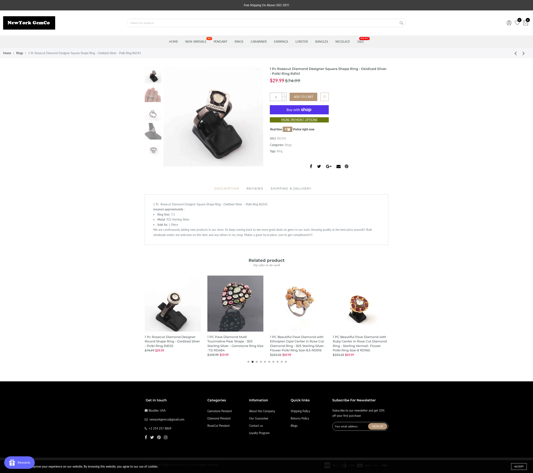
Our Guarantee (258, 418)
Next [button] (253, 116)
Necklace (342, 41)
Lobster (301, 41)
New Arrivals (195, 41)
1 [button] (248, 361)
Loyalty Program (259, 433)
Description (226, 188)
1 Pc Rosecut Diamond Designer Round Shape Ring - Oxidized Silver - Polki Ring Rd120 (172, 341)
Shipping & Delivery (291, 188)
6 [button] (269, 361)
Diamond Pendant (219, 418)
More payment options (299, 119)
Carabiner (259, 41)
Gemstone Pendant (219, 411)
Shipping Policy (300, 411)
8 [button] (277, 361)
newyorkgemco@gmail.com (166, 419)
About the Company (262, 411)
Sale (360, 41)
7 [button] (273, 361)
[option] (213, 116)
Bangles (321, 41)
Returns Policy (300, 418)
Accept (519, 466)
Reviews (255, 188)
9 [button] (281, 361)
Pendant (220, 41)
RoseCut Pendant (218, 425)
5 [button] (264, 361)
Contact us (256, 425)
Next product (524, 53)
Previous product (514, 53)
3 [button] (256, 361)
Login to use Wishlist (324, 97)
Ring (280, 151)
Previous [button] (173, 116)
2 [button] (252, 361)
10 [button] (285, 361)
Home (173, 41)
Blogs (294, 425)
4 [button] (260, 361)
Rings (239, 41)
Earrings (281, 41)
